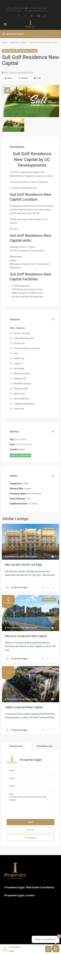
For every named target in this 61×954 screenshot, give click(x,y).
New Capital (10, 72)
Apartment (14, 42)
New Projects (9, 51)
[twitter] (25, 16)
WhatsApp (32, 838)
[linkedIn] (31, 16)
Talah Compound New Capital (23, 707)
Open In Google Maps (20, 455)
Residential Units (25, 72)
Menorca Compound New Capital (26, 636)
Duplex (23, 42)
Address (14, 431)
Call (32, 830)
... (6, 578)
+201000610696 (17, 8)
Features (15, 319)
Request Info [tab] (16, 746)
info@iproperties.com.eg (36, 10)
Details (14, 475)
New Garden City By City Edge (23, 564)
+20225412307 (14, 10)
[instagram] (44, 16)
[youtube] (38, 16)
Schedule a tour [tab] (45, 746)
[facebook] (19, 16)
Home (4, 42)
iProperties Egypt (19, 587)
